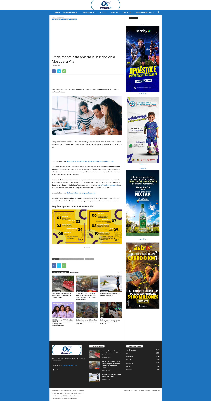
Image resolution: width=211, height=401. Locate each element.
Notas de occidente (70, 12)
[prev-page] (118, 272)
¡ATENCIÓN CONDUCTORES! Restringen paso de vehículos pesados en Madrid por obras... (111, 365)
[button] (158, 12)
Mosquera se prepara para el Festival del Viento (110, 294)
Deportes (114, 12)
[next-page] (121, 272)
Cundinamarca (88, 12)
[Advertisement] (87, 38)
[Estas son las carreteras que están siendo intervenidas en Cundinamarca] (63, 284)
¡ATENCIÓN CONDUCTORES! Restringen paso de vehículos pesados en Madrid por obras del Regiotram (86, 296)
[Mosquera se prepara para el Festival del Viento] (111, 284)
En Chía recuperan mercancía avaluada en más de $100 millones (110, 322)
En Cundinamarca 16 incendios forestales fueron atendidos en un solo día (86, 322)
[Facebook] (54, 71)
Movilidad (129, 370)
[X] (59, 71)
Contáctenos (156, 390)
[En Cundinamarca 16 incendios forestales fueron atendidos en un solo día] (87, 310)
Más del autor (74, 272)
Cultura (102, 12)
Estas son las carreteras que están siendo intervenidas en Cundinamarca (61, 295)
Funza (128, 353)
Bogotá (128, 366)
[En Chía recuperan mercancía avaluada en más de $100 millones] (111, 310)
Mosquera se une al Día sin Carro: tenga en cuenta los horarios (90, 161)
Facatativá (129, 363)
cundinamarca (64, 259)
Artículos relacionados (60, 272)
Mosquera (73, 19)
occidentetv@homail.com (69, 365)
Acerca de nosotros (144, 390)
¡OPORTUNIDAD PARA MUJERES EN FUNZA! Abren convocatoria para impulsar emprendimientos (62, 323)
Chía (102, 317)
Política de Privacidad (130, 390)
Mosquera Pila (89, 259)
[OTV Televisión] (105, 5)
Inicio (57, 12)
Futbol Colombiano (144, 12)
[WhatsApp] (64, 71)
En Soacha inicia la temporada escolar (81, 193)
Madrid (128, 360)
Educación (127, 12)
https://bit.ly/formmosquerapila (108, 185)
